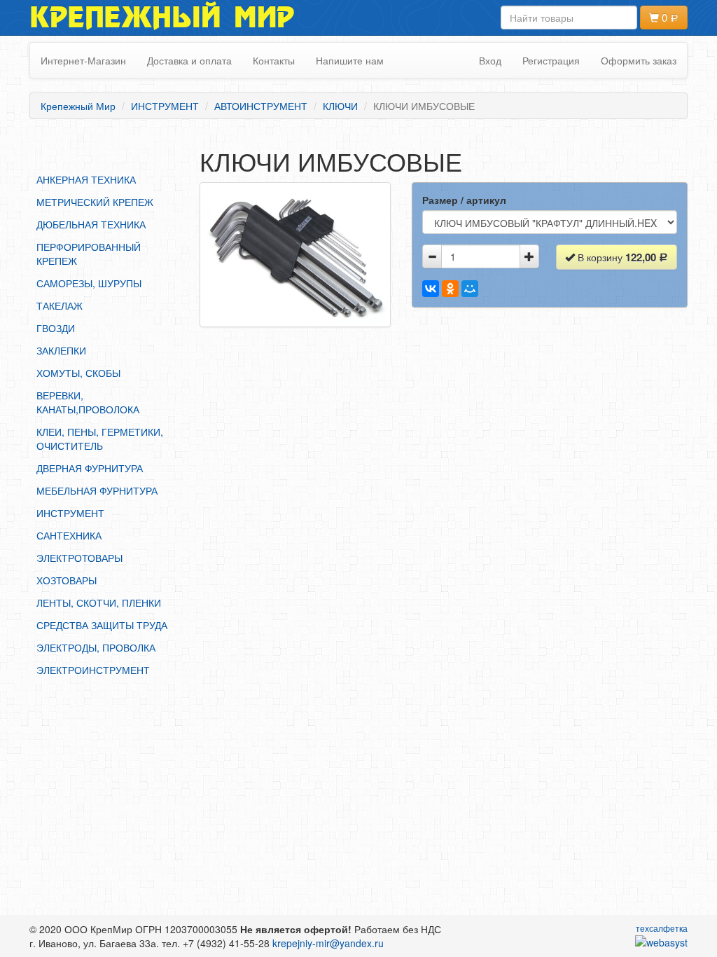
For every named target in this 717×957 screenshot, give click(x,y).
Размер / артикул (464, 200)
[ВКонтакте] (430, 288)
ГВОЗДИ (55, 328)
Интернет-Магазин (83, 60)
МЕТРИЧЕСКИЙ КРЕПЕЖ (94, 202)
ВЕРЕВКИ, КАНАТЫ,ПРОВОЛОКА (87, 402)
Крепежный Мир (162, 17)
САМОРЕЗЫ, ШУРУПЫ (88, 283)
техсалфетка (662, 928)
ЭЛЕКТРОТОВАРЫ (79, 558)
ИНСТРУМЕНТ (70, 513)
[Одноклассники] (450, 288)
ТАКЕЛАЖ (59, 305)
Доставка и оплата (189, 60)
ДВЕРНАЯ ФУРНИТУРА (89, 468)
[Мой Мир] (469, 288)
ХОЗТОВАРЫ (66, 580)
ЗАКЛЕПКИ (61, 350)
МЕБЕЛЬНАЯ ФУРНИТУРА (97, 490)
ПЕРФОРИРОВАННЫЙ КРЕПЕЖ (88, 254)
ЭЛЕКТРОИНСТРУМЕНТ (93, 670)
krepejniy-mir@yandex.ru (328, 943)
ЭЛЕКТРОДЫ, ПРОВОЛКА (95, 647)
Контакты (274, 60)
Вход (490, 60)
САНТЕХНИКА (69, 535)
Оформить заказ (638, 60)
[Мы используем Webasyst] (661, 941)
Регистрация (551, 60)
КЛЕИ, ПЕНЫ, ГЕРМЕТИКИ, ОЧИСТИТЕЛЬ (99, 439)
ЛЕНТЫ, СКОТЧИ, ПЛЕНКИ (98, 602)
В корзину (615, 257)
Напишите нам (350, 60)
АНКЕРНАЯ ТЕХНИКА (86, 179)
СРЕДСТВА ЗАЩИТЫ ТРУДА (101, 625)
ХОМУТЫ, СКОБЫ (78, 373)
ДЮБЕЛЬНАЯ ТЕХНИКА (91, 224)
